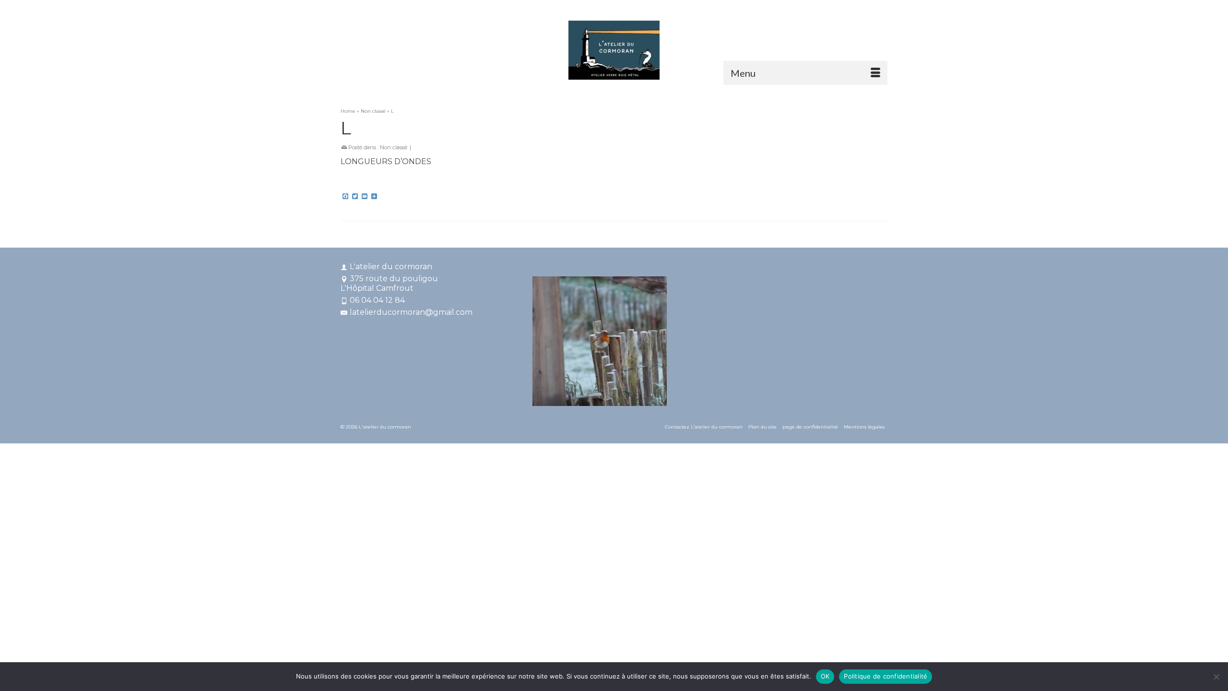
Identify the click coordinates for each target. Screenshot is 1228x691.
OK (825, 676)
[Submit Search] (783, 8)
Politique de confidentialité (885, 676)
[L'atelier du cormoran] (614, 50)
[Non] (1216, 676)
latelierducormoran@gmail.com (411, 312)
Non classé (393, 147)
